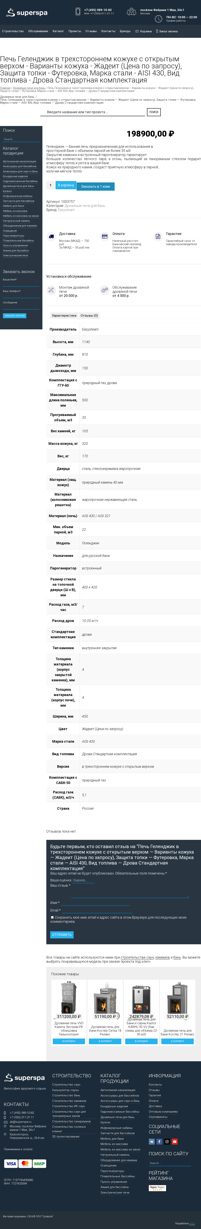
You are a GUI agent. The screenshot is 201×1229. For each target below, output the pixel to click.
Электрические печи (15, 255)
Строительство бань (66, 1095)
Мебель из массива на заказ (21, 215)
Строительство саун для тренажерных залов (69, 1114)
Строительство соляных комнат (69, 1129)
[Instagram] (167, 1142)
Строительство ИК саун (68, 1106)
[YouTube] (175, 1142)
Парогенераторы (13, 235)
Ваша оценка (60, 880)
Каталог (58, 31)
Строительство (13, 31)
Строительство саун (66, 1084)
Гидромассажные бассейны (20, 181)
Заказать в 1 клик (95, 186)
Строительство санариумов (71, 1121)
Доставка (155, 1106)
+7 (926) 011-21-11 (22, 1117)
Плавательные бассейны (18, 240)
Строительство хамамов (69, 1101)
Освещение (10, 230)
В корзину (66, 185)
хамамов (162, 957)
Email (55, 910)
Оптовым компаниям (163, 1111)
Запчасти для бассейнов (18, 200)
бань (177, 957)
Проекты (75, 31)
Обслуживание (38, 31)
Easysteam (66, 210)
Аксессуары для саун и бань (20, 171)
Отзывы (91, 31)
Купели (7, 191)
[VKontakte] (152, 1142)
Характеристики (64, 315)
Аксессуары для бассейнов (20, 166)
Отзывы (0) (89, 315)
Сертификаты (158, 1117)
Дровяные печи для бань (29, 88)
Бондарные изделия (15, 176)
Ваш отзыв (60, 885)
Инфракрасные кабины (17, 196)
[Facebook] (159, 1142)
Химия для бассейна (16, 250)
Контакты (108, 31)
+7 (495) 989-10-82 (22, 1113)
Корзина (146, 31)
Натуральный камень (16, 220)
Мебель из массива (15, 210)
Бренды (125, 31)
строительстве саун (137, 957)
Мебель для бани (13, 205)
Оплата (153, 1101)
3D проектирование (65, 1136)
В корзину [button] (68, 1041)
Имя (54, 903)
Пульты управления (15, 245)
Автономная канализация (19, 161)
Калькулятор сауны (65, 1090)
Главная (5, 88)
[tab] (64, 315)
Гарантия (155, 1095)
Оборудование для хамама (20, 225)
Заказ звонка (168, 31)
